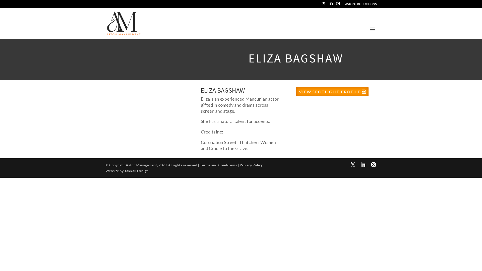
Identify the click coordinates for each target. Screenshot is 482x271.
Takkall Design (136, 171)
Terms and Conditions (218, 165)
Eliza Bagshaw (223, 90)
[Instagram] (338, 5)
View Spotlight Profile (329, 91)
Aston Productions (361, 4)
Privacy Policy (251, 165)
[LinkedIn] (331, 5)
